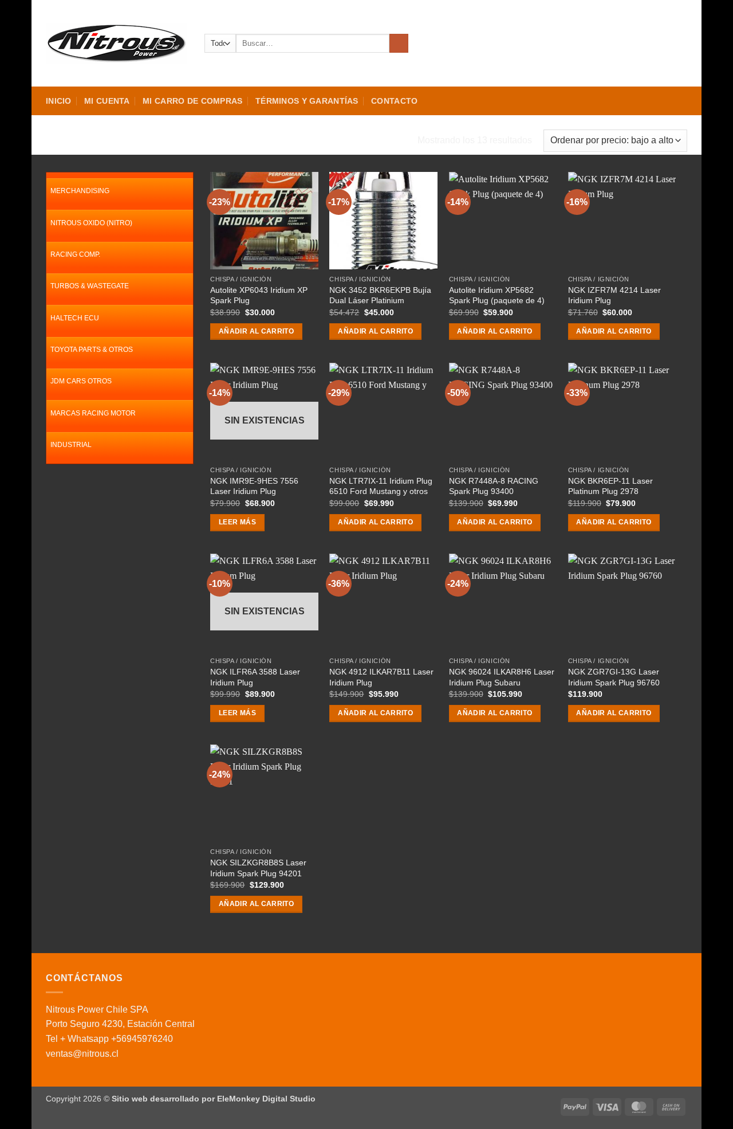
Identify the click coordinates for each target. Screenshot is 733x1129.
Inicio (59, 100)
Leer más (237, 522)
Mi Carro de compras (192, 100)
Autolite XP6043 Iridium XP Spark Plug (259, 295)
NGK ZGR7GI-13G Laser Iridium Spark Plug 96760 (614, 677)
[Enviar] (398, 43)
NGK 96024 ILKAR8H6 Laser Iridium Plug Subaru (501, 677)
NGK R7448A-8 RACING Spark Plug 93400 (493, 486)
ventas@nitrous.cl (82, 1054)
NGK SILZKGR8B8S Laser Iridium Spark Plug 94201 (258, 868)
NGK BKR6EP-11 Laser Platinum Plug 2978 (610, 486)
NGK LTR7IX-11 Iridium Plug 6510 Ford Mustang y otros (380, 486)
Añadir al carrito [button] (256, 331)
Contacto (394, 100)
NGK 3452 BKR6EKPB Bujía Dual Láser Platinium (380, 295)
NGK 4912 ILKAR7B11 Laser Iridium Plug (381, 677)
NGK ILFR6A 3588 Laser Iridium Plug (255, 677)
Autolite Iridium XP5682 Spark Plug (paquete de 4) (497, 295)
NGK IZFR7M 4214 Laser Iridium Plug (614, 295)
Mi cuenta (107, 100)
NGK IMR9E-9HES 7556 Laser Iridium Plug (254, 486)
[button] (640, 44)
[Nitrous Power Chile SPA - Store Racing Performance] (116, 43)
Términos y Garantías (306, 100)
